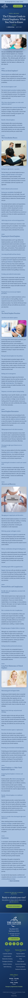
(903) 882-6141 (14, 902)
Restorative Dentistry (7, 959)
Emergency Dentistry (7, 961)
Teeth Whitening (7, 966)
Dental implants (5, 74)
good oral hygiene (12, 534)
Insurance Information (20, 964)
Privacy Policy (14, 995)
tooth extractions (5, 299)
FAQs (20, 959)
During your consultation (7, 192)
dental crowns (10, 452)
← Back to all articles (14, 881)
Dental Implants (14, 13)
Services (7, 950)
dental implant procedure (10, 90)
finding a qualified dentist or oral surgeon (11, 174)
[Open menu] (25, 6)
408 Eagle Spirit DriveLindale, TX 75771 (15, 934)
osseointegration (10, 383)
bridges (10, 823)
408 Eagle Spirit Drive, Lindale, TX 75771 (14, 1)
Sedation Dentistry (7, 964)
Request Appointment (14, 906)
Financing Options (20, 966)
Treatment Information (20, 969)
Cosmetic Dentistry (7, 953)
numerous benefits (17, 107)
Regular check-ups (6, 570)
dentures (3, 823)
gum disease (9, 261)
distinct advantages (17, 779)
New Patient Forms (20, 956)
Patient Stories (20, 961)
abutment (17, 419)
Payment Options (20, 953)
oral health (9, 259)
